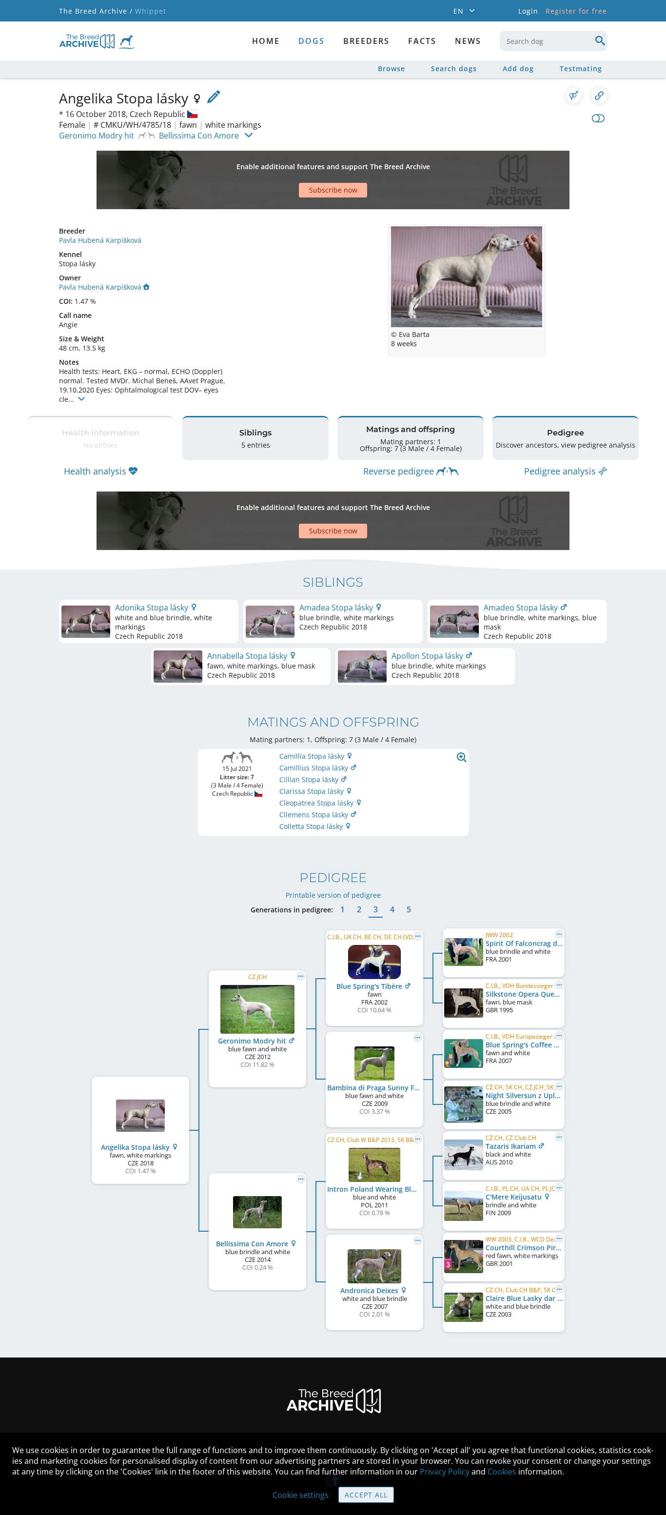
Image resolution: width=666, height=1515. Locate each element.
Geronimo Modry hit (96, 135)
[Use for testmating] (573, 95)
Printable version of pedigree (333, 895)
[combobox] (553, 41)
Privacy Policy (445, 1471)
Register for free (576, 11)
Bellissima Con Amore (199, 135)
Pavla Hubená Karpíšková (100, 240)
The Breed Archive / (96, 11)
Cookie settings (301, 1495)
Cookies (502, 1471)
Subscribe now (333, 190)
